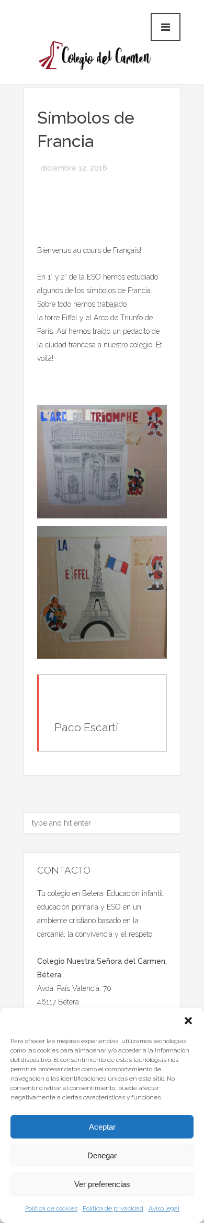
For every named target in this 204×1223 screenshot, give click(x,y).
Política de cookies (51, 1208)
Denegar (102, 1155)
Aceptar (102, 1126)
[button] (188, 1020)
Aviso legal (164, 1208)
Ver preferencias (102, 1184)
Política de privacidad (113, 1208)
